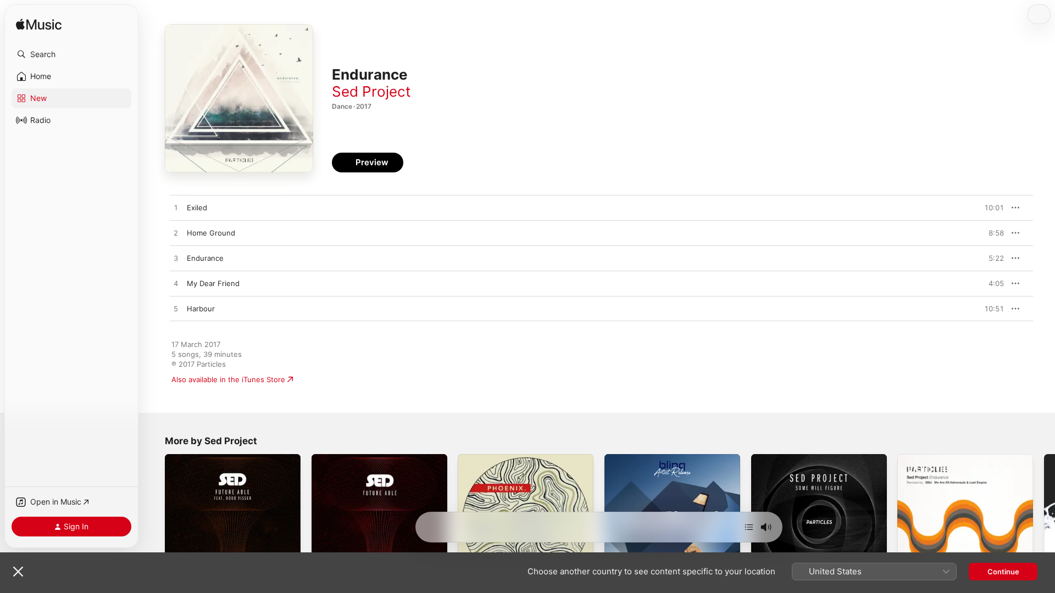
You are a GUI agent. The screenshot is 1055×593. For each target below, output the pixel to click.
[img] (39, 25)
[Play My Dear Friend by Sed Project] (176, 284)
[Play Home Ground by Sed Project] (176, 233)
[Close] (18, 572)
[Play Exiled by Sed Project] (176, 208)
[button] (71, 54)
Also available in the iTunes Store (228, 379)
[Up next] (749, 527)
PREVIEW (992, 207)
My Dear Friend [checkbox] (213, 283)
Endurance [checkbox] (205, 258)
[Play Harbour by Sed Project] (176, 309)
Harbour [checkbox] (201, 308)
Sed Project (371, 91)
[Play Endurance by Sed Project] (176, 259)
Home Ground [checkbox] (211, 232)
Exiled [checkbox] (197, 207)
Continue (1003, 571)
